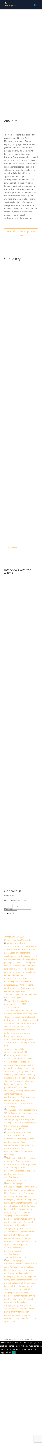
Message (8, 909)
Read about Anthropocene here (21, 233)
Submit (10, 913)
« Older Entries (10, 547)
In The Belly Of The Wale (17, 416)
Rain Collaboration (15, 506)
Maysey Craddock (14, 596)
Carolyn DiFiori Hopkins (17, 830)
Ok (14, 1352)
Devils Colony (12, 323)
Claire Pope (12, 644)
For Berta (11, 371)
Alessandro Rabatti (15, 692)
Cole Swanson (13, 782)
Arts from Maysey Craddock (19, 279)
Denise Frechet (13, 737)
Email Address (10, 900)
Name (6, 895)
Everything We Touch (16, 461)
